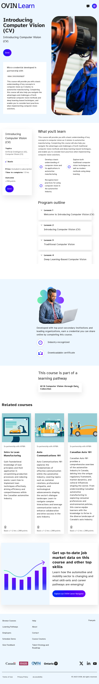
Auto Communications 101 (49, 454)
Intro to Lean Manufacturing (12, 454)
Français (91, 620)
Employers (6, 633)
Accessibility (37, 677)
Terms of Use (7, 677)
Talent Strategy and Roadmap (40, 646)
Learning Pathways (10, 627)
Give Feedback (8, 645)
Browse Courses (9, 621)
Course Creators (39, 639)
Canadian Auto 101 (81, 452)
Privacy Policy (23, 677)
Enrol (7, 52)
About (34, 627)
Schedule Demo (9, 639)
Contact (35, 633)
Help (34, 621)
